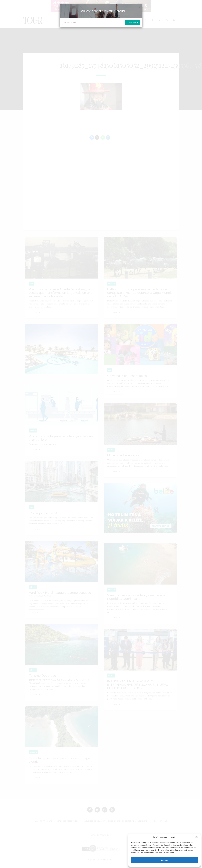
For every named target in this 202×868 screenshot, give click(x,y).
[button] (196, 837)
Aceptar (164, 860)
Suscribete (133, 22)
